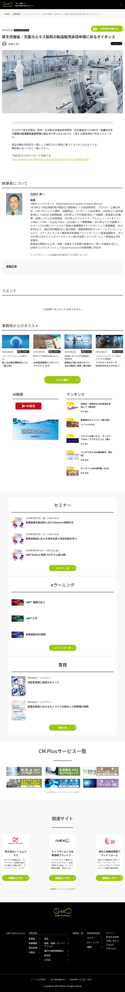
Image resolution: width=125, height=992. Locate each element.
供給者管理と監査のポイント (43, 682)
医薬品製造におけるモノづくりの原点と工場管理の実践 (58, 706)
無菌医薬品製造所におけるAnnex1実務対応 (50, 522)
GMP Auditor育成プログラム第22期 (46, 554)
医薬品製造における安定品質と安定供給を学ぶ (51, 538)
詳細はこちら (15, 878)
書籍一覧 (62, 727)
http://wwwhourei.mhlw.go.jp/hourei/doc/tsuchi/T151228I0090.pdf (50, 159)
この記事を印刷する (108, 28)
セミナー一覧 (62, 568)
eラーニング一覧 (62, 647)
